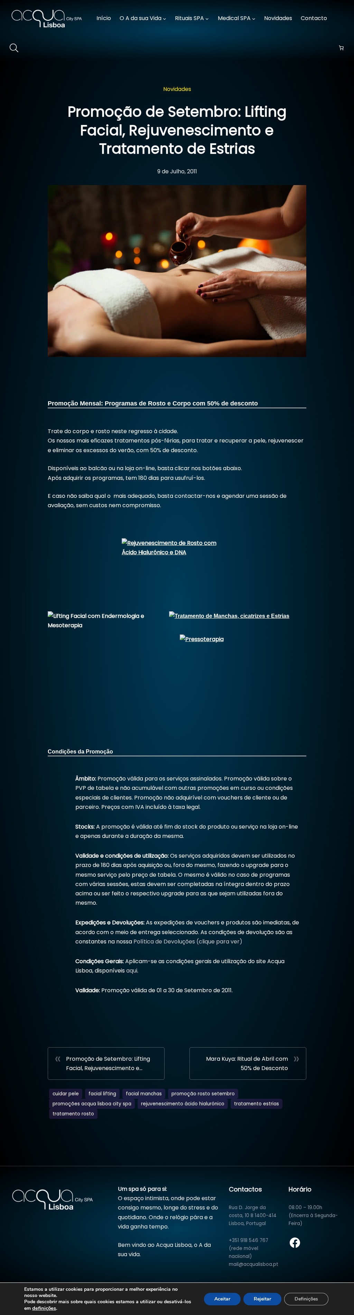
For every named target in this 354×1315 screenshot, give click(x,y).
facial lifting (102, 1093)
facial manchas (144, 1093)
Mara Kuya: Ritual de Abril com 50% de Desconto (247, 1063)
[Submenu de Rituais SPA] (207, 18)
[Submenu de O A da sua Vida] (164, 18)
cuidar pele (66, 1093)
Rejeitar (262, 1299)
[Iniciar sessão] (342, 18)
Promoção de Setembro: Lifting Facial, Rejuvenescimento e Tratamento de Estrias (108, 1064)
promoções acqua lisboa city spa (92, 1104)
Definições (306, 1299)
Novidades (177, 89)
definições (44, 1308)
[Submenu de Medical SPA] (253, 18)
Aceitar (222, 1299)
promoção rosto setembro (203, 1093)
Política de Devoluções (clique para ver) (187, 942)
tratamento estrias (256, 1104)
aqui (131, 971)
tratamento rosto (73, 1114)
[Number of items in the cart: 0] (341, 48)
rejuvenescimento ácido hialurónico (182, 1104)
